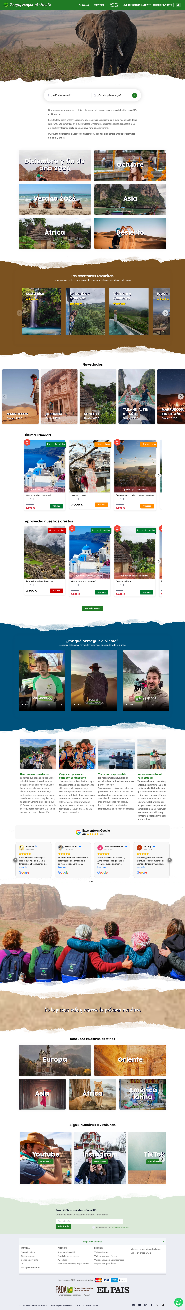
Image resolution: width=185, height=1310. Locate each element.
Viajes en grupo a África (105, 1263)
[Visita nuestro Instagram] (134, 1305)
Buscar (85, 5)
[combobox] (64, 95)
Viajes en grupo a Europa (105, 1256)
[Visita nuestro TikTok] (163, 1305)
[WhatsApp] (178, 1302)
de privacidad (83, 1263)
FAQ (23, 1263)
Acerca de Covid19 (66, 1252)
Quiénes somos (28, 1256)
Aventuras (99, 5)
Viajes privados (101, 1252)
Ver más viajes (92, 608)
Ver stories (100, 1161)
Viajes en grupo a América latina (145, 1249)
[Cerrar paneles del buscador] (134, 95)
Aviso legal (62, 1259)
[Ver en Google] (21, 847)
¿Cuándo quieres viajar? (109, 95)
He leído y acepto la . (112, 1227)
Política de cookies (66, 1263)
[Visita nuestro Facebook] (151, 1305)
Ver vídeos (46, 1161)
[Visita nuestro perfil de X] (157, 1305)
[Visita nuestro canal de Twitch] (145, 1305)
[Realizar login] (178, 5)
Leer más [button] (23, 867)
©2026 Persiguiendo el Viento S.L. (34, 1305)
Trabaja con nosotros (30, 1267)
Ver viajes (92, 53)
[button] (15, 860)
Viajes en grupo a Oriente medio (109, 1259)
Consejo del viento (162, 5)
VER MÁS (56, 506)
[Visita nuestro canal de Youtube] (139, 1305)
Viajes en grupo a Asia (141, 1252)
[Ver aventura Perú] (44, 552)
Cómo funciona (28, 1252)
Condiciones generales (68, 1256)
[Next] (165, 313)
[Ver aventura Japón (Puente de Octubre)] (89, 466)
